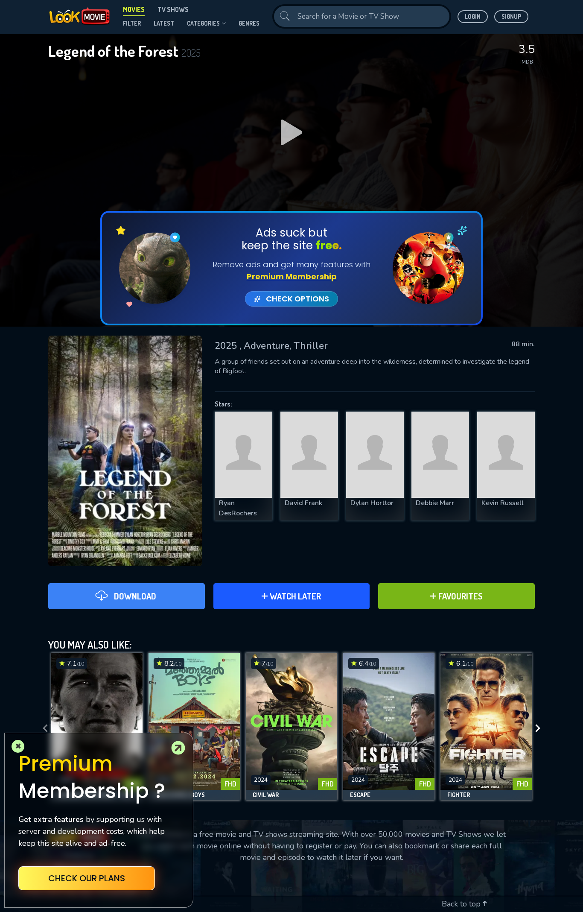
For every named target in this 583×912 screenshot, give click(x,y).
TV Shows (173, 9)
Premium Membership (292, 276)
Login (473, 16)
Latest (164, 23)
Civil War (266, 795)
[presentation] (42, 728)
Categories (203, 23)
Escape (360, 795)
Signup (511, 16)
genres (249, 23)
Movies (134, 9)
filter (132, 23)
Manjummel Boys (180, 795)
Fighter (458, 795)
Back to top (462, 904)
